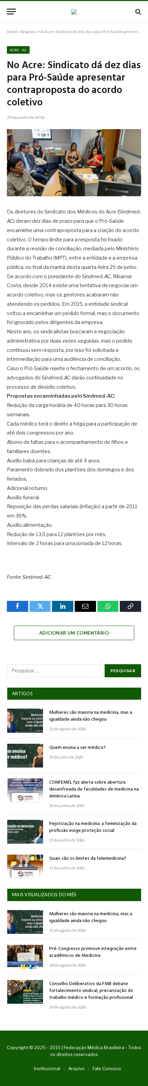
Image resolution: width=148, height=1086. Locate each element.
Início (12, 31)
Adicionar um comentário (74, 633)
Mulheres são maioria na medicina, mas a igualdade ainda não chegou (90, 716)
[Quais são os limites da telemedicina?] (25, 866)
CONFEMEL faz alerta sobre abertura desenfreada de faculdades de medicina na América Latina (94, 789)
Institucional (47, 1068)
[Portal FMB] (74, 12)
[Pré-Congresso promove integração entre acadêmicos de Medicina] (25, 957)
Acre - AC (18, 50)
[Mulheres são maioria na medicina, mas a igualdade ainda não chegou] (25, 720)
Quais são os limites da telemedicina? (87, 859)
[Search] (137, 11)
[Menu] (11, 11)
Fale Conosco (107, 1068)
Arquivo (27, 31)
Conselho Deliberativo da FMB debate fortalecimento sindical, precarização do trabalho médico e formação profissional (91, 991)
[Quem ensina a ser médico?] (25, 755)
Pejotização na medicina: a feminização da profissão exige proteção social (93, 827)
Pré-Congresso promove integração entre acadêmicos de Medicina (93, 952)
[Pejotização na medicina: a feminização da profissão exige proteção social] (25, 832)
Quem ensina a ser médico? (77, 748)
